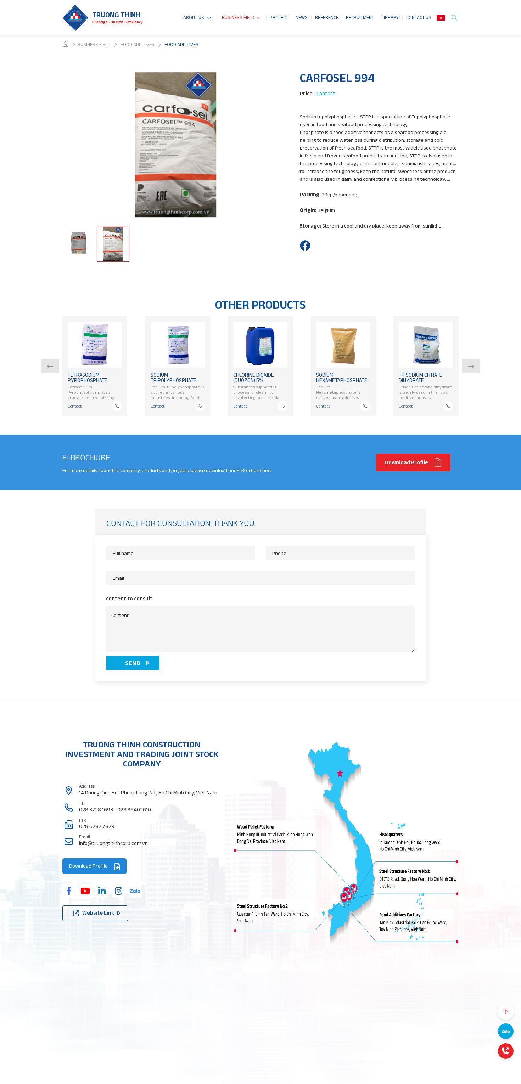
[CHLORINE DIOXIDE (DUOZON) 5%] (260, 345)
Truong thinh (116, 15)
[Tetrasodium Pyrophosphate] (95, 345)
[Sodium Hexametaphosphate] (343, 345)
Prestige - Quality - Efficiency (117, 22)
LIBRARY (390, 17)
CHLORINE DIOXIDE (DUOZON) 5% (253, 377)
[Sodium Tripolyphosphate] (178, 345)
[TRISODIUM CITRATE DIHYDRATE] (426, 345)
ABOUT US (193, 17)
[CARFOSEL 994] (305, 245)
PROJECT (279, 17)
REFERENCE (326, 17)
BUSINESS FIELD (238, 17)
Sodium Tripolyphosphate (173, 377)
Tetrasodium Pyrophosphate (87, 377)
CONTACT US (418, 17)
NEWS (302, 17)
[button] (50, 366)
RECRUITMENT (360, 17)
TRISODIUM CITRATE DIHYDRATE (420, 377)
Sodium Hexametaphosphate (341, 377)
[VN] (441, 17)
